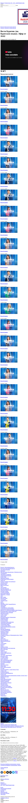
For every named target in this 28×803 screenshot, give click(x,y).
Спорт (2, 642)
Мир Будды (3, 688)
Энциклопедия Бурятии (6, 623)
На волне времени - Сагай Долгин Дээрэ (10, 669)
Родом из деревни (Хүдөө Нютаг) (8, 581)
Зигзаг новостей (4, 658)
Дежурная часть (4, 633)
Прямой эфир (17, 3)
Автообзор (3, 606)
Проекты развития (5, 681)
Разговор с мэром (4, 591)
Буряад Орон (3, 576)
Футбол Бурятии (4, 619)
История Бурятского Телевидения (8, 617)
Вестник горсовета (5, 689)
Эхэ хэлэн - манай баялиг (6, 655)
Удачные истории (4, 685)
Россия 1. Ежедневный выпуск (7, 567)
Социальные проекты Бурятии (7, 609)
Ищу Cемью (3, 597)
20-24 (2, 601)
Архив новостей (4, 767)
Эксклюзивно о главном (6, 682)
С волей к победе (4, 657)
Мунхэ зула (3, 628)
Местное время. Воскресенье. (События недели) (11, 572)
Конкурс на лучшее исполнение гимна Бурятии (11, 610)
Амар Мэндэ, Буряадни (6, 574)
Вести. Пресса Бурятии (6, 667)
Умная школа (3, 695)
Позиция (2, 663)
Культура (2, 644)
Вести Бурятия (4, 89)
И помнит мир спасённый (6, 687)
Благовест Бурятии (5, 588)
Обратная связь (4, 727)
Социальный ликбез (5, 624)
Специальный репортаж (6, 575)
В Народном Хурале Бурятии (7, 579)
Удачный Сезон (4, 600)
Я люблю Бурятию (5, 672)
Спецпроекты (4, 573)
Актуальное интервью (5, 662)
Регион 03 (3, 694)
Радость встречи (4, 620)
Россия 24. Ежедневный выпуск (8, 568)
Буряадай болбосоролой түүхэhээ (8, 626)
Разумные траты (4, 656)
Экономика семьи (4, 632)
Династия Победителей (6, 589)
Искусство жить (4, 649)
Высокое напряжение (5, 629)
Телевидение (7, 3)
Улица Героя (3, 605)
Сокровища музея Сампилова (7, 622)
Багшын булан (4, 584)
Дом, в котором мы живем (6, 660)
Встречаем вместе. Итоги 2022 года (8, 611)
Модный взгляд (4, 683)
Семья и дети (3, 670)
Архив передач (12, 26)
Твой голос (3, 638)
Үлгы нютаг (3, 599)
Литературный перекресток (7, 673)
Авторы (2, 768)
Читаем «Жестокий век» (6, 652)
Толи (2, 595)
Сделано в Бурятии (5, 592)
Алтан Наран (3, 643)
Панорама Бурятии (5, 578)
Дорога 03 (3, 580)
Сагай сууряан (4, 614)
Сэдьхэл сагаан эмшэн (5, 625)
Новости (2, 3)
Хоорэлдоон (3, 616)
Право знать (3, 666)
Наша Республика (4, 613)
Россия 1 (2, 26)
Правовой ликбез (4, 618)
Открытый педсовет (5, 680)
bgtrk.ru (14, 758)
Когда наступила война (6, 686)
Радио (2, 725)
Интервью (3, 570)
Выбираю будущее (5, 676)
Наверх (2, 723)
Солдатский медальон (5, 630)
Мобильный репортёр (5, 641)
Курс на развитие (4, 639)
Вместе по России (5, 585)
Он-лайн (2, 668)
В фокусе (3, 650)
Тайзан (2, 637)
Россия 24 (7, 26)
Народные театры (4, 664)
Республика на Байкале (6, 661)
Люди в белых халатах (5, 691)
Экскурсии (19, 727)
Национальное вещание (8, 725)
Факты (2, 645)
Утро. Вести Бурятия (5, 569)
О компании (17, 725)
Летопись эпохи (4, 582)
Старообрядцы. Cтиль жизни (7, 607)
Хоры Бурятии (4, 693)
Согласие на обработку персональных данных (11, 765)
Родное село (3, 674)
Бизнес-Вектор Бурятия (6, 679)
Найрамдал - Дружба (5, 594)
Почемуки (3, 677)
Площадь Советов (5, 631)
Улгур (2, 586)
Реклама (22, 725)
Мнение (2, 603)
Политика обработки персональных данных (10, 764)
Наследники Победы (5, 593)
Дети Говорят (4, 587)
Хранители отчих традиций (7, 612)
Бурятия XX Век (4, 647)
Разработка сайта (4, 775)
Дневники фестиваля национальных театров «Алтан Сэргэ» (14, 675)
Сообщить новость (5, 797)
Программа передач (12, 727)
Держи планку (4, 651)
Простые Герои (4, 598)
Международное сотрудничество (8, 648)
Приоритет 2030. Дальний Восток (8, 604)
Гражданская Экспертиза (6, 692)
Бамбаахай (3, 654)
